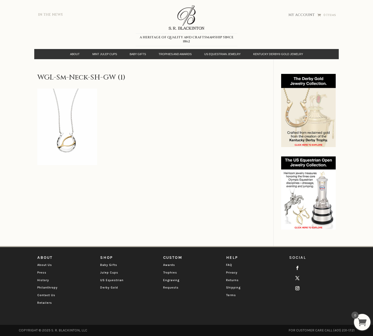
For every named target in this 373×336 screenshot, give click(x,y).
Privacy (232, 272)
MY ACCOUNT (301, 15)
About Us (44, 265)
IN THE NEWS (50, 14)
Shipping (233, 287)
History (43, 280)
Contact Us (46, 295)
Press (41, 272)
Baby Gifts (108, 265)
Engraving (171, 280)
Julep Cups (109, 272)
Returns (232, 280)
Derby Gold (109, 287)
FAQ (229, 265)
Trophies (170, 272)
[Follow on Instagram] (297, 288)
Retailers (44, 303)
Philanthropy (47, 287)
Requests (171, 287)
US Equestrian (112, 280)
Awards (169, 265)
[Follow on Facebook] (297, 268)
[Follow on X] (297, 278)
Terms (231, 295)
